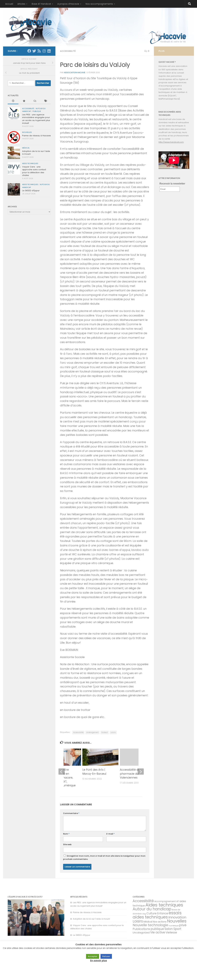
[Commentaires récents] (34, 101)
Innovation (177, 917)
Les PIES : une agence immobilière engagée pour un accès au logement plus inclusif (36, 119)
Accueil (9, 3)
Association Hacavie (74, 72)
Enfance (162, 913)
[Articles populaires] (23, 101)
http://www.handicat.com (171, 142)
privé (182, 925)
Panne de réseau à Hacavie (36, 135)
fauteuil (104, 732)
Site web (67, 844)
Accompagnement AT (166, 901)
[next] (141, 771)
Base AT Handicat (41, 3)
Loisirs (113, 732)
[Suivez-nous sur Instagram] (44, 51)
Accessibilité (68, 51)
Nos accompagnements (99, 3)
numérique (174, 925)
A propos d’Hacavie (68, 3)
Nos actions (160, 921)
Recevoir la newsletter (172, 183)
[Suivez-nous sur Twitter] (34, 51)
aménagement (92, 732)
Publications (141, 929)
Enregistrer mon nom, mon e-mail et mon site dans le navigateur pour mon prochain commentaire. (104, 857)
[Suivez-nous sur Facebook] (29, 51)
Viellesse (171, 932)
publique (37, 111)
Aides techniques (30, 163)
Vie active (157, 932)
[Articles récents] (13, 101)
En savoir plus (98, 960)
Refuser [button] (106, 956)
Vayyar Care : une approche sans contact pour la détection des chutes (34, 171)
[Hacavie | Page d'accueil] (31, 23)
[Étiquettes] (45, 101)
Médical (26, 148)
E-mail (110, 834)
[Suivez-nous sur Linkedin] (49, 51)
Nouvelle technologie (150, 925)
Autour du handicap (152, 909)
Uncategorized (141, 932)
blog (144, 914)
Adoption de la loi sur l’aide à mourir (36, 152)
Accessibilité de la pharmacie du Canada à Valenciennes (136, 773)
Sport (177, 929)
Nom (66, 834)
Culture (152, 913)
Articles (21, 3)
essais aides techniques (157, 915)
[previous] (61, 771)
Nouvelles (27, 132)
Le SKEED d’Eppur (31, 190)
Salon (169, 929)
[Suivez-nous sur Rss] (39, 51)
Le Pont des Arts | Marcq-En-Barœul (94, 772)
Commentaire (71, 813)
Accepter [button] (92, 956)
